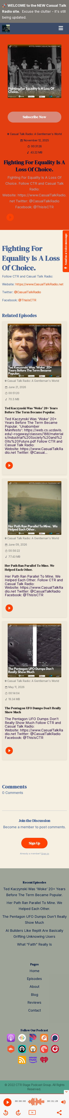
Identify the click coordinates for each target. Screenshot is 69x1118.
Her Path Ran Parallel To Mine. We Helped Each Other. (29, 567)
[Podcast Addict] (44, 1040)
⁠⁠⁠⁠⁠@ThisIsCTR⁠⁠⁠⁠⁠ (27, 300)
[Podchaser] (55, 1040)
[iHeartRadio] (44, 1062)
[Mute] (63, 1102)
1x (32, 1112)
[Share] (59, 1112)
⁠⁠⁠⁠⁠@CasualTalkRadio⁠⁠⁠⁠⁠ (27, 292)
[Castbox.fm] (11, 1052)
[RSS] (22, 1062)
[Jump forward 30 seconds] (18, 1112)
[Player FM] (55, 1052)
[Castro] (22, 1052)
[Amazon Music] (33, 1062)
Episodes (34, 978)
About (34, 986)
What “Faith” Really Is (34, 944)
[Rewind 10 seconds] (5, 1112)
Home (34, 971)
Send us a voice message (66, 249)
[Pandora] (33, 1040)
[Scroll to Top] (61, 1083)
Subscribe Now (34, 116)
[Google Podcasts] (22, 1040)
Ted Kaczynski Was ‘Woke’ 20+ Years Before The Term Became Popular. (31, 410)
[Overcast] (33, 1052)
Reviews (34, 1002)
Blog (34, 994)
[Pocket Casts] (44, 1052)
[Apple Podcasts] (11, 1040)
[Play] (7, 1102)
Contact (34, 1010)
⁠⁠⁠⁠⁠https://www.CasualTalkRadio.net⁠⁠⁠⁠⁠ (39, 284)
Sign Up (34, 843)
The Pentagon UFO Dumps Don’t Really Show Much (33, 710)
